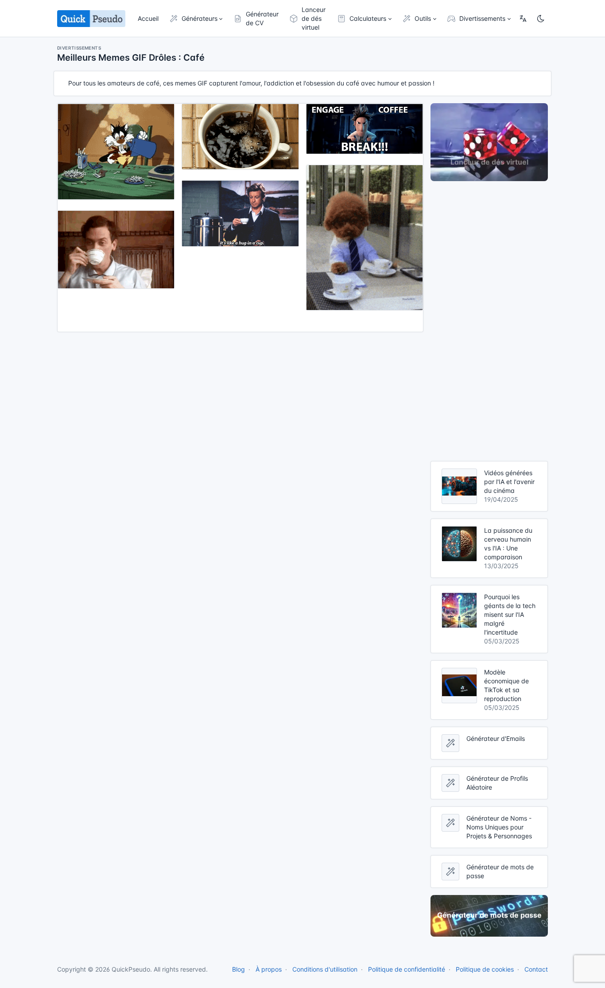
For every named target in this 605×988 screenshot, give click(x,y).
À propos (269, 969)
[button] (196, 19)
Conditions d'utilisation (324, 969)
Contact (536, 969)
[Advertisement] (489, 321)
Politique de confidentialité (406, 969)
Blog (238, 969)
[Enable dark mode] (541, 18)
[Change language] (523, 19)
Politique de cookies (485, 969)
